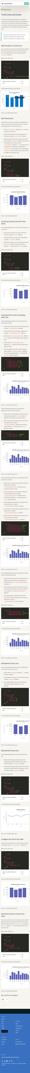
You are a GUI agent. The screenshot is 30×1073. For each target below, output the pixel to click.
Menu (26, 3)
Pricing (17, 1030)
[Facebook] (7, 1061)
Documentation (19, 1026)
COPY (25, 62)
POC (17, 1032)
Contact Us (4, 1039)
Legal (2, 1044)
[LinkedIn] (4, 1061)
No (22, 83)
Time (2, 1021)
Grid (2, 1023)
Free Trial (4, 1031)
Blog (17, 1023)
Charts (3, 1019)
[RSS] (12, 1061)
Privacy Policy (18, 1041)
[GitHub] (9, 1061)
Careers (3, 1041)
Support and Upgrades (20, 1044)
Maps (2, 1025)
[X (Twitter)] (2, 1061)
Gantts (3, 1028)
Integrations (18, 1028)
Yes (22, 81)
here (5, 113)
